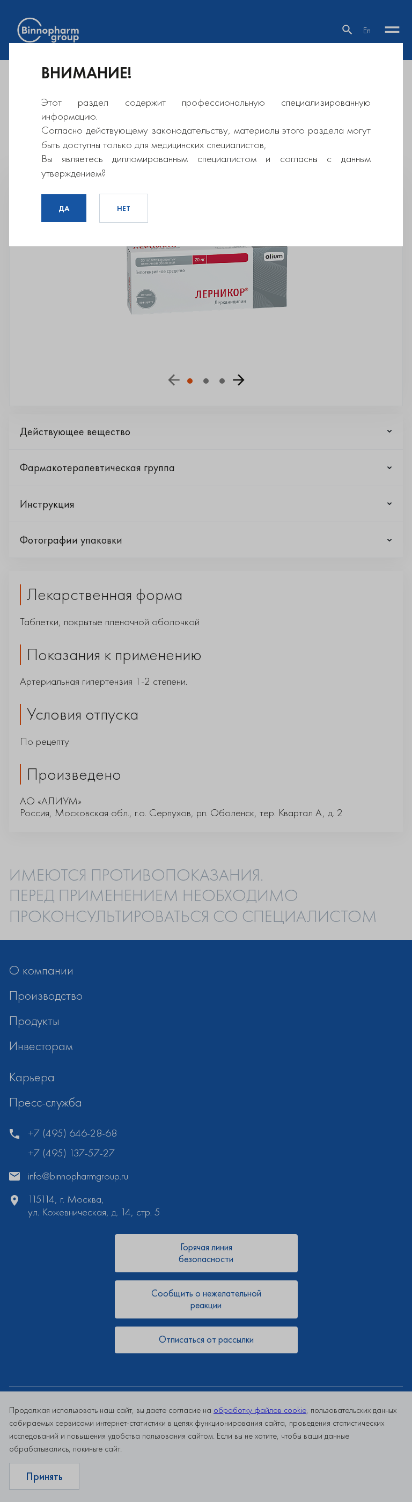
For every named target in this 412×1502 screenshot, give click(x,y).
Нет (123, 208)
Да (63, 208)
